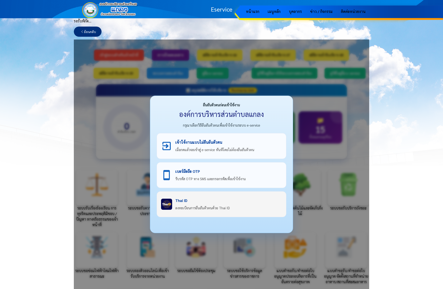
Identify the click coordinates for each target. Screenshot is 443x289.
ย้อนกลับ (90, 32)
